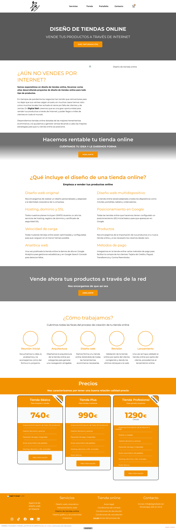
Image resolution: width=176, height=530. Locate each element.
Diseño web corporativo (67, 504)
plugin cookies (170, 527)
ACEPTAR (88, 528)
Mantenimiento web (67, 508)
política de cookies (46, 526)
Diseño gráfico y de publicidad (67, 514)
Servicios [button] (73, 6)
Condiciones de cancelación (109, 514)
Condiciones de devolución (109, 511)
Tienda (89, 6)
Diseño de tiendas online (67, 511)
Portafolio (103, 6)
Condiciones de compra (109, 508)
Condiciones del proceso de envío (106, 518)
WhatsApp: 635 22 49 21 (151, 507)
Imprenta (67, 518)
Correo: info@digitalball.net (151, 504)
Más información (40, 457)
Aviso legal (109, 504)
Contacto (119, 6)
